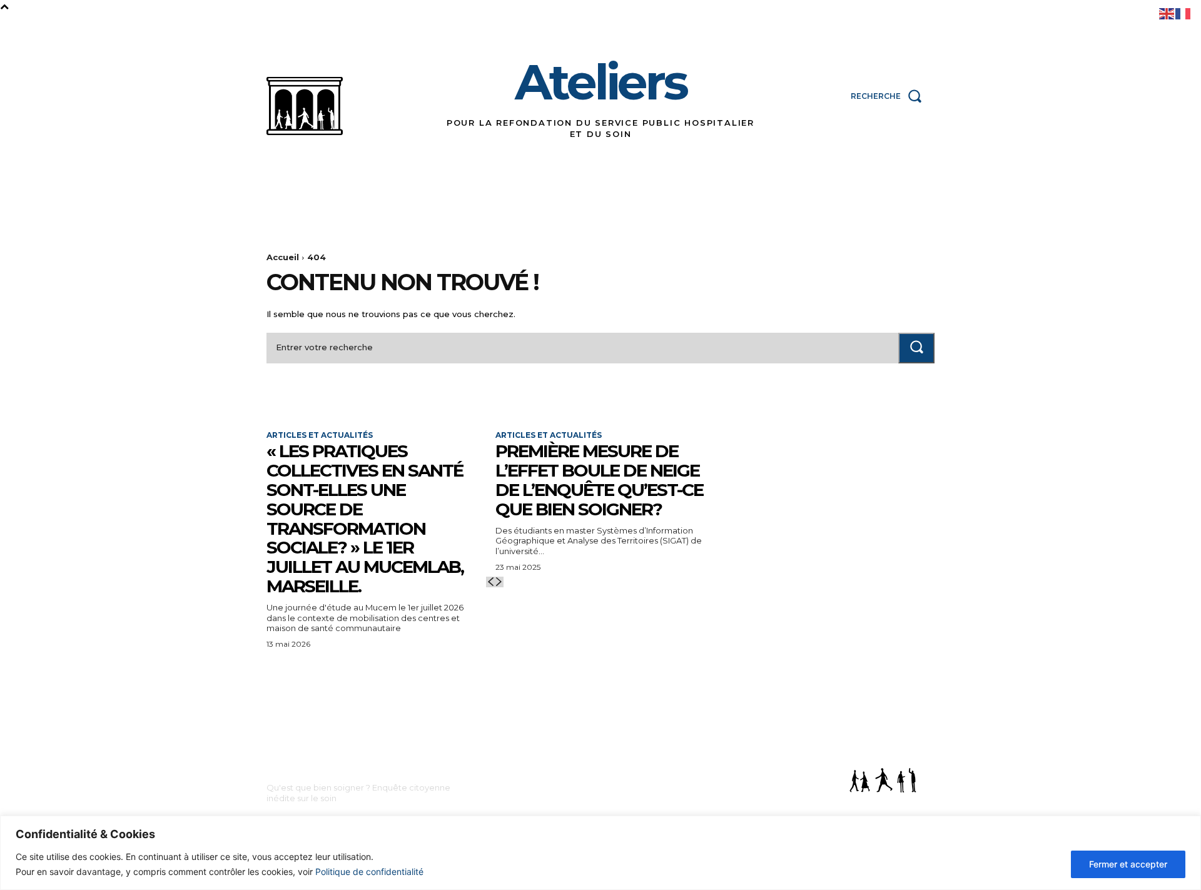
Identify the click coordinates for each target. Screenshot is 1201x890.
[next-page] (499, 582)
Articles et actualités (319, 435)
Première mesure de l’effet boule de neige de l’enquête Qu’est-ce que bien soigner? (599, 479)
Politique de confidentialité (369, 871)
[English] (1167, 13)
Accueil (282, 257)
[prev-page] (490, 582)
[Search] (916, 348)
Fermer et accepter (1128, 864)
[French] (1183, 13)
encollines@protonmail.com (560, 790)
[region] (600, 853)
